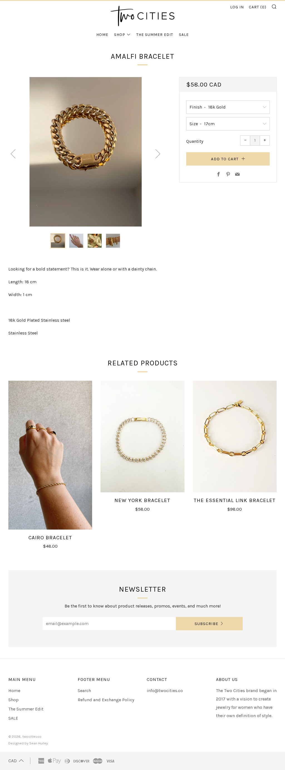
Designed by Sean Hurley (28, 743)
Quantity (194, 141)
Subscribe (206, 623)
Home (102, 34)
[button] (57, 240)
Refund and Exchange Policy (106, 699)
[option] (86, 152)
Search (84, 690)
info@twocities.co (165, 690)
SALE (184, 34)
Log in (237, 7)
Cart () (257, 7)
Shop (119, 34)
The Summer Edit (154, 34)
